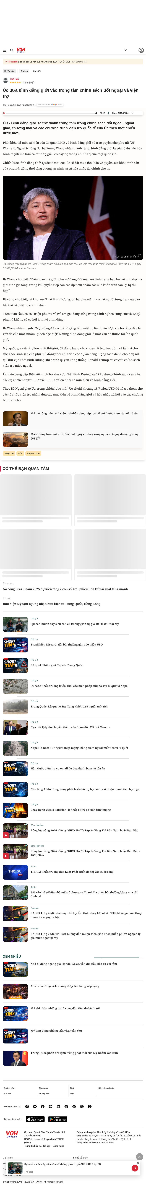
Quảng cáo (9, 1088)
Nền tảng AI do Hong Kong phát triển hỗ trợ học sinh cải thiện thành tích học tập (85, 789)
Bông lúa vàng (37, 825)
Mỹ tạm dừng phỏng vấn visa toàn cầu (56, 1030)
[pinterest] (50, 1107)
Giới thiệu (8, 1157)
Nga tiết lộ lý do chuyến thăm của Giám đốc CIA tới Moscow (71, 727)
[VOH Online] (21, 51)
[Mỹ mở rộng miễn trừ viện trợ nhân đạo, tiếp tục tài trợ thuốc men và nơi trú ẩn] (15, 418)
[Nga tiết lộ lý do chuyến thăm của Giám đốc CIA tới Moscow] (15, 727)
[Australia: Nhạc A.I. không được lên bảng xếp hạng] (15, 991)
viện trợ (10, 453)
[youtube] (35, 1107)
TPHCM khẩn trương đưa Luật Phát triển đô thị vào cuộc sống (72, 872)
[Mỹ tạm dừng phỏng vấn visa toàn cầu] (15, 1036)
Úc (21, 453)
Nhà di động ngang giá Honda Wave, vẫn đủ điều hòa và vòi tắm (74, 964)
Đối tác (7, 1093)
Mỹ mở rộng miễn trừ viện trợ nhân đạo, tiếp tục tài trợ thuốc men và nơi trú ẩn (84, 413)
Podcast (35, 908)
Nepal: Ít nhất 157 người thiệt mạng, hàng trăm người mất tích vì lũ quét (79, 748)
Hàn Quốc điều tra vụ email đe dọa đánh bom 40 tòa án (68, 768)
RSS (72, 1088)
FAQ (72, 1093)
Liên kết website (106, 1088)
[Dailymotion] (90, 1107)
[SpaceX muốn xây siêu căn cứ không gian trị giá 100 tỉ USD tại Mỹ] (15, 624)
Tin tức (10, 71)
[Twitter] (82, 1107)
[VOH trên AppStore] (35, 1119)
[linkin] (58, 1107)
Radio (33, 866)
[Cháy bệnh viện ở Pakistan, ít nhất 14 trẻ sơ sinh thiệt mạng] (15, 810)
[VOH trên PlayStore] (57, 1119)
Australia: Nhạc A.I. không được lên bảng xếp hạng (65, 986)
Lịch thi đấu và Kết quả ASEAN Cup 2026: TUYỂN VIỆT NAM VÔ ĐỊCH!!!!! (52, 62)
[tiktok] (43, 1107)
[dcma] (74, 1107)
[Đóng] (138, 1163)
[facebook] (27, 1107)
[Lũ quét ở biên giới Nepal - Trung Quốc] (15, 665)
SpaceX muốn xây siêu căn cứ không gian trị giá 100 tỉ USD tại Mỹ (75, 624)
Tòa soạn (43, 1088)
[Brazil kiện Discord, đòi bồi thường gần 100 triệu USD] (15, 644)
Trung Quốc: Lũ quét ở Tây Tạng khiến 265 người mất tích (69, 706)
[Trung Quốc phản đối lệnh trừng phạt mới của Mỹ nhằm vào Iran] (15, 1058)
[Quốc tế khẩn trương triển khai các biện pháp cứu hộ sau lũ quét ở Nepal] (15, 686)
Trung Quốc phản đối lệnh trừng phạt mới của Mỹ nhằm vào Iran (74, 1053)
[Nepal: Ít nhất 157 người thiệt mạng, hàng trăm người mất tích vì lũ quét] (15, 748)
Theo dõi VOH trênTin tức (50, 105)
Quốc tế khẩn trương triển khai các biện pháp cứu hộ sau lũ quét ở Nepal (80, 686)
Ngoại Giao (34, 453)
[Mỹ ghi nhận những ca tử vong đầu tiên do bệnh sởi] (15, 1013)
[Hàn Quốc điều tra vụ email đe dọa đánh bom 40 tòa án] (15, 768)
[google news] (66, 1107)
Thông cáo (44, 1093)
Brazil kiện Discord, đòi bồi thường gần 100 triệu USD (67, 644)
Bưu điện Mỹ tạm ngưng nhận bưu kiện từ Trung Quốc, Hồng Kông (51, 604)
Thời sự (24, 71)
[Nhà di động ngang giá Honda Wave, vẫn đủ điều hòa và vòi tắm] (15, 969)
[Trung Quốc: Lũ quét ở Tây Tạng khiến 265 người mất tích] (15, 706)
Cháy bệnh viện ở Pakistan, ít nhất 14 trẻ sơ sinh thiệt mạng (71, 810)
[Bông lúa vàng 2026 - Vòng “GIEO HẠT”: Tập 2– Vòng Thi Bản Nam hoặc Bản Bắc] (15, 830)
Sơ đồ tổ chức (80, 1157)
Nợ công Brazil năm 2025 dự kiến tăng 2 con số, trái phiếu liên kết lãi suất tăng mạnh (65, 589)
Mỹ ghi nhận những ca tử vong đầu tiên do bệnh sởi (65, 1008)
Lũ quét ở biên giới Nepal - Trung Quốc (57, 665)
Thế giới (37, 71)
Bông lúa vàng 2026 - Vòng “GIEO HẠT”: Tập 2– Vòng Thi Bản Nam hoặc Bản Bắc (84, 830)
